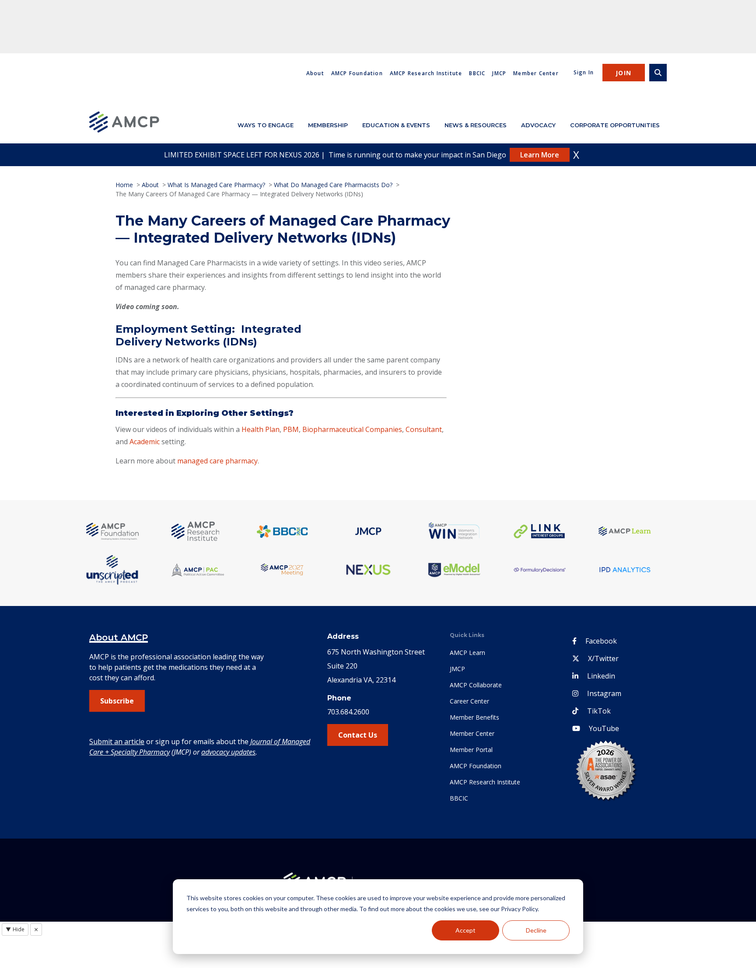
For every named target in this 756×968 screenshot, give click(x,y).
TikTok (599, 711)
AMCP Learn (467, 652)
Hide (15, 929)
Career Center (469, 701)
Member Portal (471, 749)
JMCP (499, 73)
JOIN (623, 73)
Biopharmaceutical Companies (352, 429)
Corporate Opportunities (615, 125)
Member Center (536, 73)
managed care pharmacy (217, 461)
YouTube (604, 728)
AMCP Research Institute (426, 73)
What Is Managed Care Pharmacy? (216, 185)
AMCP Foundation (357, 73)
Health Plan (261, 429)
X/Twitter (603, 658)
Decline (536, 930)
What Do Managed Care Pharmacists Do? (333, 185)
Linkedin (601, 676)
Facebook (601, 641)
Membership (328, 125)
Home (124, 185)
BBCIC (477, 73)
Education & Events (396, 125)
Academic (145, 441)
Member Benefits (474, 717)
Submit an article (116, 741)
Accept (465, 930)
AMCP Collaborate (476, 685)
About (315, 73)
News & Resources (475, 125)
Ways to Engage (266, 125)
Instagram (604, 693)
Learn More (539, 155)
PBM (291, 429)
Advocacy (538, 125)
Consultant (424, 429)
